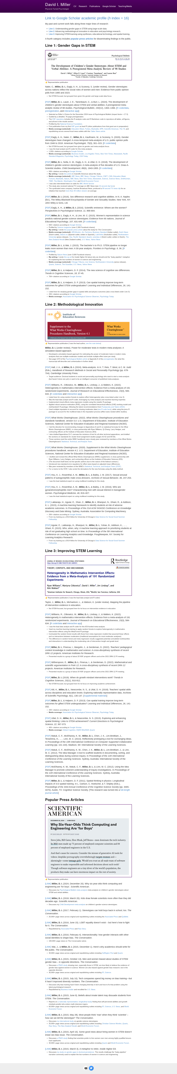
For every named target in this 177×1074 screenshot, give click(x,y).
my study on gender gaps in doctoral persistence (75, 1052)
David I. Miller (58, 4)
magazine (64, 227)
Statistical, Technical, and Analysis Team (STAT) (103, 466)
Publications (94, 6)
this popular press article (73, 230)
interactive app (71, 111)
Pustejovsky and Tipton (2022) (113, 407)
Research (83, 6)
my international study (65, 1021)
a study (62, 965)
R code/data (123, 108)
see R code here (104, 409)
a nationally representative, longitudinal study (75, 1002)
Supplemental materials (95, 696)
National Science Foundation (71, 124)
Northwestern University (105, 262)
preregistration (52, 111)
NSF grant (75, 126)
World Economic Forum (90, 181)
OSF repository (58, 119)
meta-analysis (73, 890)
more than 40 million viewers (76, 191)
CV (75, 6)
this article (68, 174)
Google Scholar (109, 6)
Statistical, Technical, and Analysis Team (77, 441)
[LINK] (48, 883)
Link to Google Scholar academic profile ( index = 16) (87, 18)
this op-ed (68, 257)
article (98, 131)
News (62, 255)
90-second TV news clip (111, 188)
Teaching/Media (125, 6)
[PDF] (48, 102)
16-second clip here (106, 186)
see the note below (93, 343)
